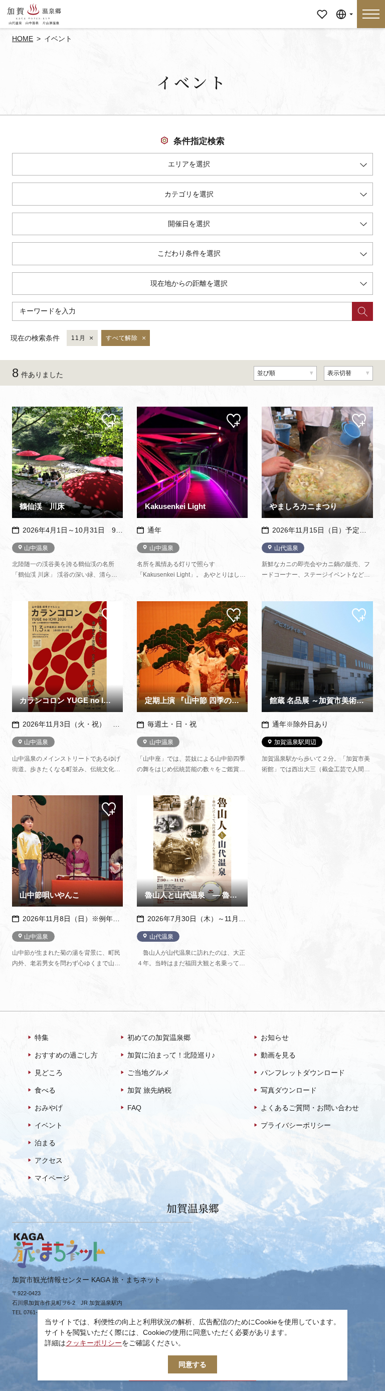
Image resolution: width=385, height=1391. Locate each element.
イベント (49, 1125)
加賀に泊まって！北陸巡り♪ (171, 1055)
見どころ (49, 1073)
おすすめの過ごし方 (66, 1055)
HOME (22, 39)
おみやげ (49, 1108)
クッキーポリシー (94, 1343)
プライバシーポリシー (296, 1125)
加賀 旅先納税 (149, 1090)
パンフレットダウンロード (303, 1073)
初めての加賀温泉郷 (158, 1037)
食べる (45, 1090)
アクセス (49, 1160)
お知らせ (275, 1037)
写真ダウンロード (289, 1090)
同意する (192, 1364)
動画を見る (278, 1055)
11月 (78, 337)
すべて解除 (121, 337)
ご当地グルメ (148, 1073)
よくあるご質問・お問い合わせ (310, 1108)
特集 (42, 1037)
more (20, 410)
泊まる (45, 1143)
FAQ (134, 1108)
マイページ (321, 7)
